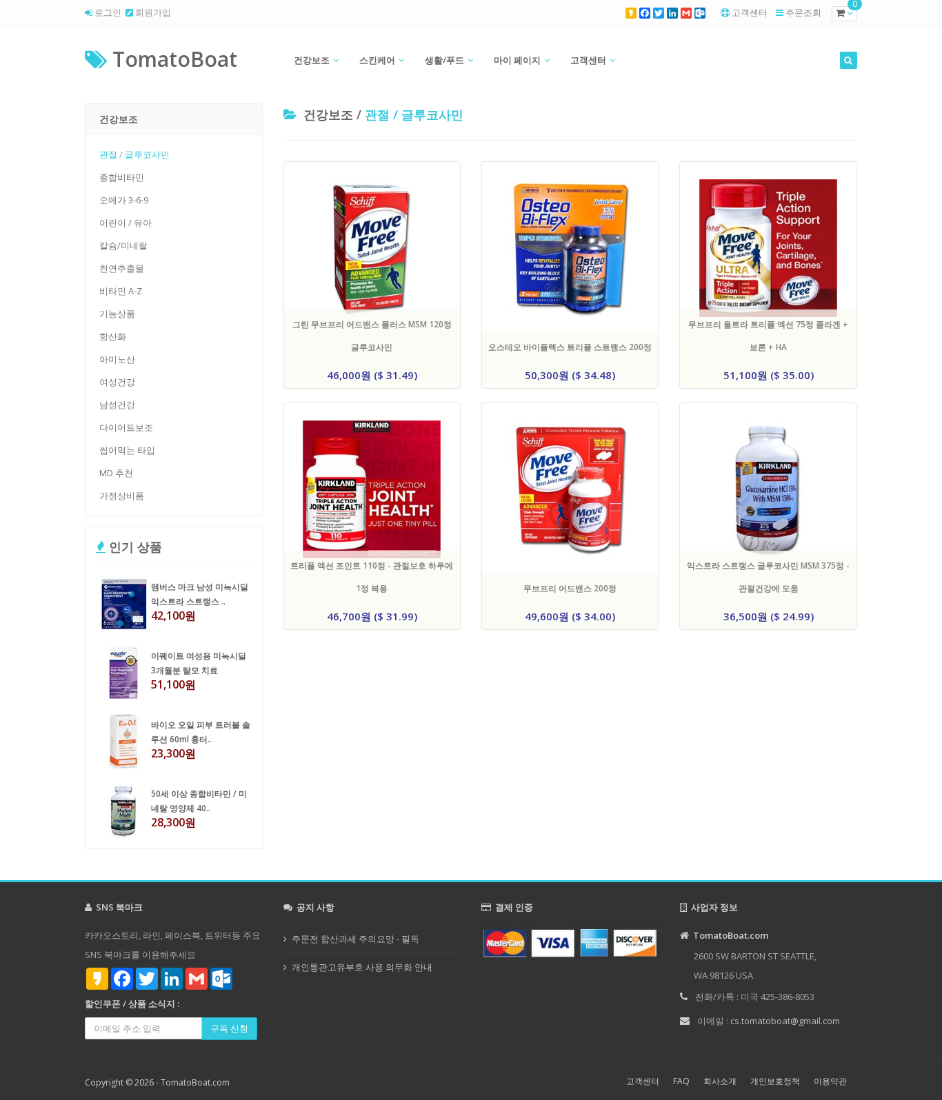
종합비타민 (121, 177)
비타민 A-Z (120, 291)
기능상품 (117, 313)
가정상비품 (121, 495)
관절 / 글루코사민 (134, 154)
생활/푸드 (444, 60)
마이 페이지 (517, 60)
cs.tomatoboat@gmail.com (785, 1021)
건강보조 (312, 60)
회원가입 (152, 12)
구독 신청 (229, 1028)
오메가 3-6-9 (123, 200)
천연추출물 (121, 268)
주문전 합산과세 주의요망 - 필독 (355, 939)
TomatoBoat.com (195, 1082)
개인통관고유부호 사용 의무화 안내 (362, 967)
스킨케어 (377, 60)
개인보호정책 (775, 1081)
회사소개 (719, 1081)
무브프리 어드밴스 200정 (570, 588)
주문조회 (803, 12)
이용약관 (830, 1081)
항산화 (112, 336)
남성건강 (117, 404)
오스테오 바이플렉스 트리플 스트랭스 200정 (570, 347)
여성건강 (117, 382)
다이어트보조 (126, 427)
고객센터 (750, 12)
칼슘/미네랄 (123, 245)
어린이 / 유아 (125, 222)
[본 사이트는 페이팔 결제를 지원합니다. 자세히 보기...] (570, 942)
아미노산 (117, 359)
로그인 (106, 12)
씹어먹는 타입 (127, 450)
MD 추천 (116, 473)
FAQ (681, 1081)
